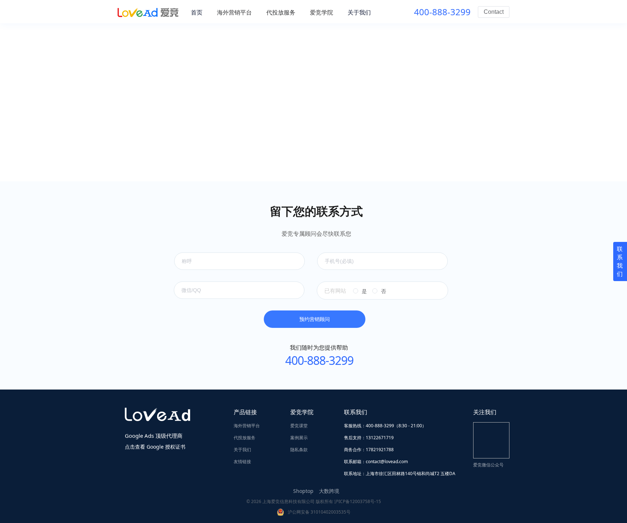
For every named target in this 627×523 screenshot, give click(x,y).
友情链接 (242, 461)
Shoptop (303, 490)
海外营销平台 (247, 426)
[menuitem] (234, 12)
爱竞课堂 (299, 426)
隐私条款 (299, 449)
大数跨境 (329, 490)
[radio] (360, 291)
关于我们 (242, 449)
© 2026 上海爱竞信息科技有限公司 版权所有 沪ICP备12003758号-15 (313, 501)
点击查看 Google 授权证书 (155, 446)
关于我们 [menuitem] (359, 12)
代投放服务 (244, 438)
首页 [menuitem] (196, 12)
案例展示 (299, 438)
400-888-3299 (442, 12)
